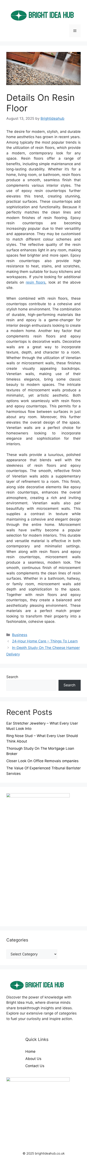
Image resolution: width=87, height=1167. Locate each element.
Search (12, 677)
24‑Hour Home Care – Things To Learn (45, 641)
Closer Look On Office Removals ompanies (42, 761)
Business (19, 635)
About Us (33, 1059)
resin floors (35, 282)
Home (30, 1051)
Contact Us (34, 1066)
